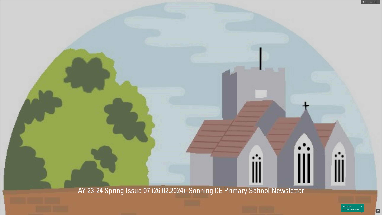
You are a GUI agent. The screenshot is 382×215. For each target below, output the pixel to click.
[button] (365, 2)
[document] (191, 107)
